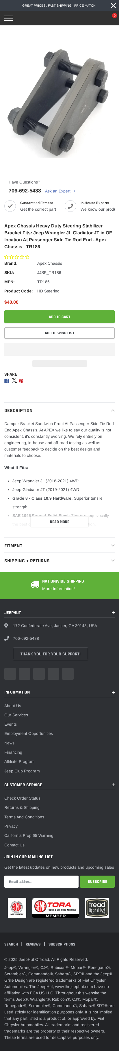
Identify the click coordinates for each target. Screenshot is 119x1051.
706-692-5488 (25, 191)
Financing (13, 752)
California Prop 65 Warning (28, 835)
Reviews (34, 944)
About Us (12, 705)
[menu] (8, 18)
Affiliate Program (19, 761)
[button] (17, 257)
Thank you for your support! (51, 654)
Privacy (11, 826)
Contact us (14, 845)
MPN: (9, 281)
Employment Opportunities (28, 733)
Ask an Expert (58, 191)
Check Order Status (22, 798)
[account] (97, 18)
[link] (10, 674)
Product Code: (18, 291)
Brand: (11, 263)
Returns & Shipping (22, 807)
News (9, 743)
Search (11, 944)
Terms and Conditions (24, 817)
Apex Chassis (49, 263)
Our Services (16, 715)
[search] (23, 18)
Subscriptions (62, 944)
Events (10, 724)
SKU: (9, 272)
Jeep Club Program (22, 771)
